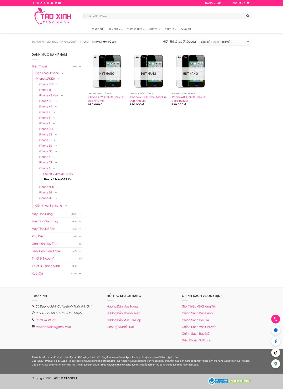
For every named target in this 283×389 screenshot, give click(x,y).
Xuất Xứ (153, 29)
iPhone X (44, 112)
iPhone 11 (45, 90)
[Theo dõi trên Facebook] (34, 3)
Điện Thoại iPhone (47, 73)
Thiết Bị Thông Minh (46, 266)
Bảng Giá (186, 29)
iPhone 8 (44, 117)
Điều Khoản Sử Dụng (196, 340)
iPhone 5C (45, 151)
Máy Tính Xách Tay (45, 221)
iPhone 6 (44, 140)
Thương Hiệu (134, 29)
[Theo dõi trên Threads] (48, 3)
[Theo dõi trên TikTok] (41, 3)
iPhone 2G (45, 198)
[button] (213, 3)
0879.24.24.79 (45, 320)
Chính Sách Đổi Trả (195, 320)
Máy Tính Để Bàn (43, 229)
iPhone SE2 (46, 84)
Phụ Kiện (38, 236)
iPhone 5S (45, 145)
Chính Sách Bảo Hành (197, 313)
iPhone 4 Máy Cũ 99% (57, 179)
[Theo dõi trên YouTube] (59, 3)
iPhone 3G (45, 192)
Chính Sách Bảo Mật (196, 333)
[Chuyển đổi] (80, 66)
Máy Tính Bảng (42, 214)
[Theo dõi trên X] (45, 3)
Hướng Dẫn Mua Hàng (122, 306)
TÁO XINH (70, 378)
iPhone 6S (45, 134)
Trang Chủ (98, 29)
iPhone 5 (44, 157)
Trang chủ (38, 41)
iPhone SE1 (46, 129)
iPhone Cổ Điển (69, 41)
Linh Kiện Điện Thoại (46, 251)
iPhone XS (45, 101)
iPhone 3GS (46, 186)
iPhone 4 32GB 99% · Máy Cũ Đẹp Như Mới (106, 99)
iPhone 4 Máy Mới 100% (58, 173)
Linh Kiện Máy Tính (45, 243)
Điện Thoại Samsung (48, 205)
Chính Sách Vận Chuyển (199, 327)
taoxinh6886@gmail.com (53, 327)
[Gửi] (247, 16)
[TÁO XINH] (54, 16)
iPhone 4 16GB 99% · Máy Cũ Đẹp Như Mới (148, 99)
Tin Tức (169, 29)
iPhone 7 (44, 123)
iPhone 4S (45, 162)
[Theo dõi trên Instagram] (37, 3)
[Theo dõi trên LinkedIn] (56, 3)
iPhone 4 (85, 41)
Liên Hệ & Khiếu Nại (120, 327)
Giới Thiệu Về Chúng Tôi (199, 306)
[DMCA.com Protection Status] (239, 381)
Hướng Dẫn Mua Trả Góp (124, 320)
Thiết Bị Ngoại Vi (43, 258)
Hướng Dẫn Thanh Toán (124, 313)
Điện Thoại (52, 41)
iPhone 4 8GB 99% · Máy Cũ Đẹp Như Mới (189, 99)
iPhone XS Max (48, 95)
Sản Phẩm (114, 29)
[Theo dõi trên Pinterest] (52, 3)
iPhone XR (45, 106)
